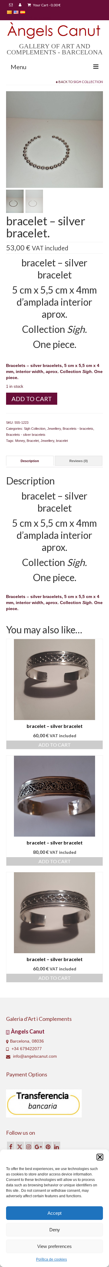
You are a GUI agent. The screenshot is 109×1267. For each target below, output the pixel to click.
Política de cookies (51, 1259)
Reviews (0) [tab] (78, 461)
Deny (54, 1229)
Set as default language (28, 17)
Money (20, 440)
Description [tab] (30, 461)
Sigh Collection (88, 82)
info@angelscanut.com (34, 1056)
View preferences (54, 1246)
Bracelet (33, 440)
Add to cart (32, 398)
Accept (54, 1213)
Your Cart (46, 5)
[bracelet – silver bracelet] (54, 139)
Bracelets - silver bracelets (25, 434)
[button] (100, 1157)
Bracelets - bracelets (78, 428)
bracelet (62, 440)
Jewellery (54, 428)
